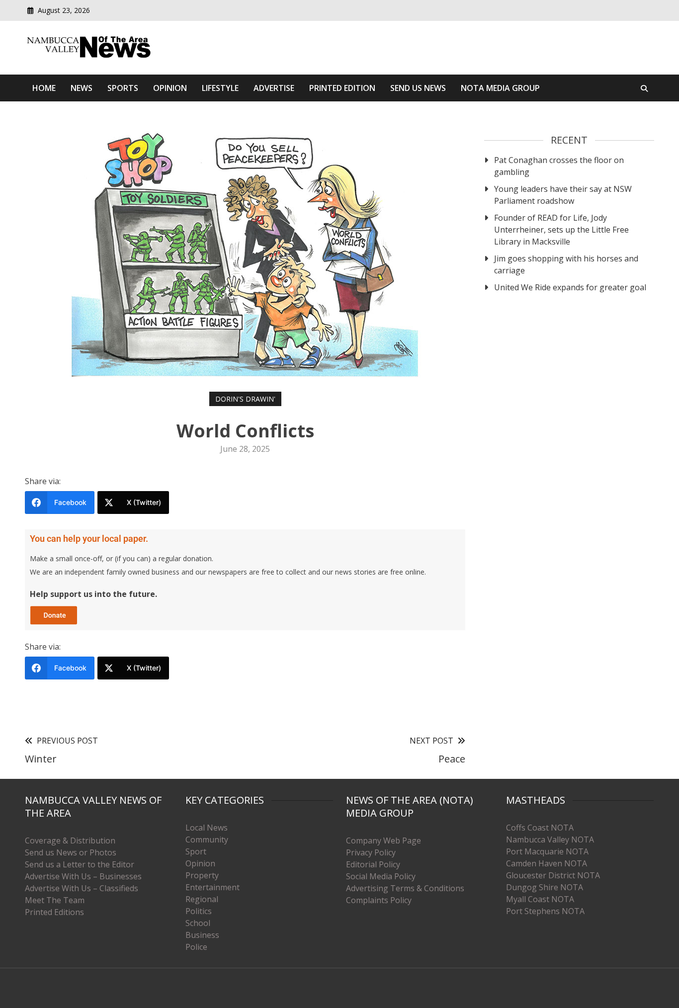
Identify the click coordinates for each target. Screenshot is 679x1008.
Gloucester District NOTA (553, 875)
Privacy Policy (371, 852)
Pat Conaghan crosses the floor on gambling (559, 166)
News (81, 88)
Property (202, 875)
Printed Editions (54, 912)
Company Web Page (383, 840)
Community (206, 839)
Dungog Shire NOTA (544, 887)
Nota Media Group (500, 88)
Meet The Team (55, 900)
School (197, 923)
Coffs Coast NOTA (540, 827)
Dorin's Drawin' (245, 399)
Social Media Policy (381, 876)
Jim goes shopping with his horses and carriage (566, 264)
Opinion (170, 88)
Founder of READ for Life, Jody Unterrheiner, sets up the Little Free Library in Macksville (561, 229)
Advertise (274, 88)
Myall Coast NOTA (540, 899)
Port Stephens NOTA (545, 911)
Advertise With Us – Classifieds (81, 888)
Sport (195, 851)
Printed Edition (342, 88)
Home (44, 88)
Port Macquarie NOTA (547, 851)
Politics (198, 911)
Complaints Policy (379, 900)
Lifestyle (220, 88)
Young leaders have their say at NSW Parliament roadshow (563, 194)
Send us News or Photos (70, 852)
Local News (206, 827)
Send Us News (418, 88)
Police (196, 946)
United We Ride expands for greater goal (570, 287)
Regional (201, 899)
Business (202, 934)
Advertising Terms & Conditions (405, 888)
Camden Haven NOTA (546, 863)
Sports (122, 88)
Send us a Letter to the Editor (79, 864)
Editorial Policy (373, 864)
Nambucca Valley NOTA (550, 839)
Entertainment (212, 887)
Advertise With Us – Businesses (83, 876)
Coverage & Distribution (70, 840)
